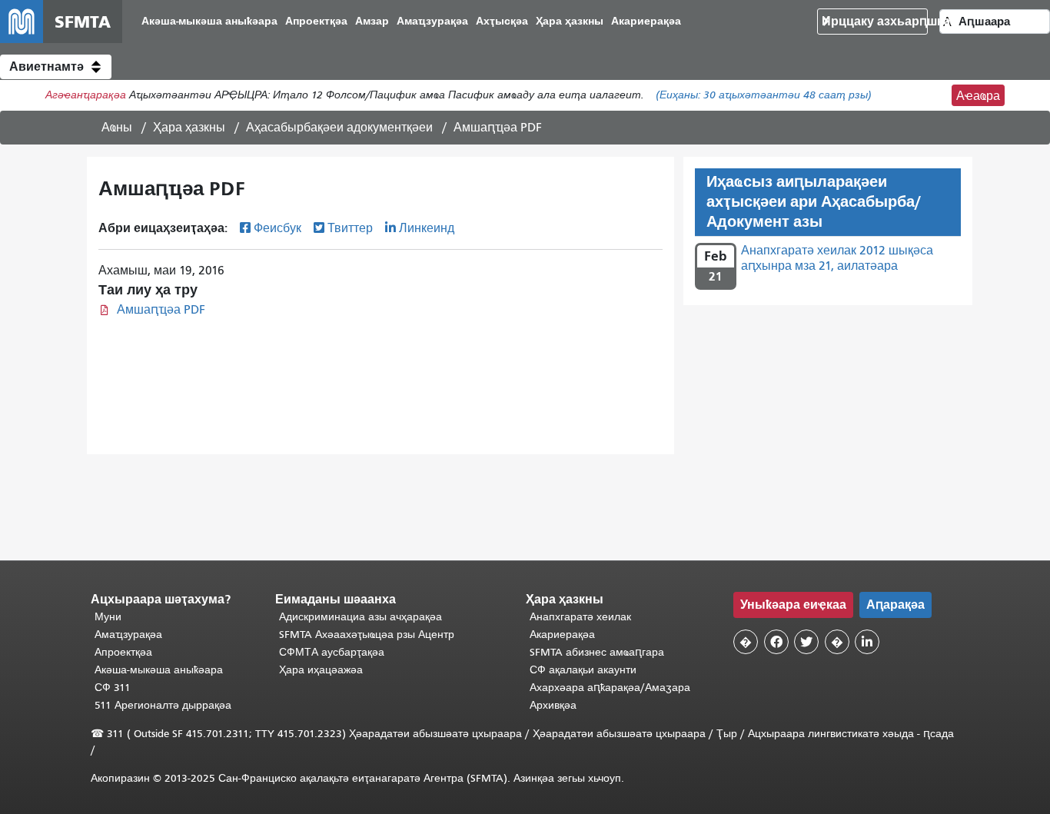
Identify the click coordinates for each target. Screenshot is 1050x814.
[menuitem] (209, 22)
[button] (55, 67)
